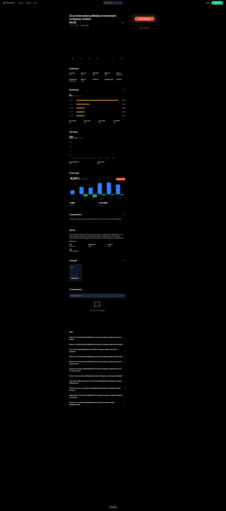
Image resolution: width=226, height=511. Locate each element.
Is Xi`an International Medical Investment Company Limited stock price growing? (97, 350)
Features (21, 3)
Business (29, 3)
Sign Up (217, 3)
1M (89, 58)
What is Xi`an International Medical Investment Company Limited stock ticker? (97, 344)
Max (122, 58)
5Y (113, 58)
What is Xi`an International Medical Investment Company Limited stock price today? (97, 338)
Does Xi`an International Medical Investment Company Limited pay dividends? (97, 376)
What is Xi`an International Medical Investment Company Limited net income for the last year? (97, 370)
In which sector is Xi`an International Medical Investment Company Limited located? (97, 389)
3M (97, 58)
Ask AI (114, 507)
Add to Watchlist (144, 19)
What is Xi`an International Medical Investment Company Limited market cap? (97, 356)
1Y (105, 58)
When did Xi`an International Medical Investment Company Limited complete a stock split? (97, 396)
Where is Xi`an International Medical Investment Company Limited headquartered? (97, 403)
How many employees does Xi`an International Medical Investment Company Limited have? (97, 382)
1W (81, 58)
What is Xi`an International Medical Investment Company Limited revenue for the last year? (97, 363)
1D (72, 58)
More (35, 3)
